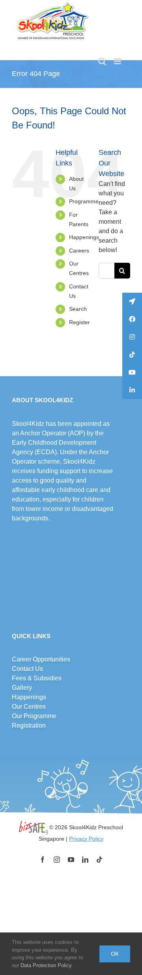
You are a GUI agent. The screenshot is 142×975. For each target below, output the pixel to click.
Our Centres (29, 706)
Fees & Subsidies (37, 678)
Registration (29, 725)
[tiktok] (99, 859)
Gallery (22, 687)
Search (78, 309)
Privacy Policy (86, 839)
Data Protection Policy (46, 965)
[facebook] (42, 859)
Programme (84, 201)
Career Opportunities (41, 659)
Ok (115, 954)
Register (79, 322)
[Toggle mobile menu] (118, 61)
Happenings (84, 237)
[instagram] (57, 859)
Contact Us (27, 668)
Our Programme (34, 716)
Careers (79, 250)
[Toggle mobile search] (102, 61)
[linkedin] (85, 859)
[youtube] (71, 859)
